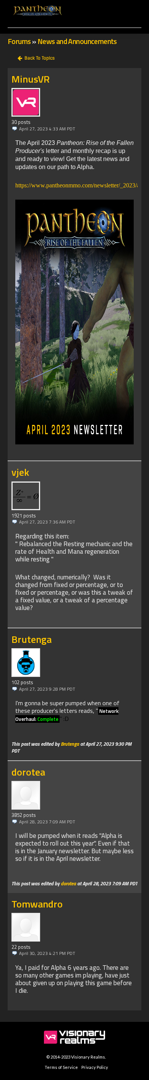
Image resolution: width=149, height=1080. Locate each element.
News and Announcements (77, 41)
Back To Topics (39, 58)
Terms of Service (61, 1067)
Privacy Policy (94, 1067)
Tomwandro (37, 903)
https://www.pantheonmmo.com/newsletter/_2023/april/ (82, 185)
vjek (20, 472)
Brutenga (31, 639)
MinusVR (30, 79)
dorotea (28, 771)
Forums (19, 41)
